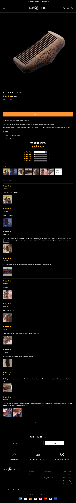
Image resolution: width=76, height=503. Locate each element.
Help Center (47, 472)
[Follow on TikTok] (18, 489)
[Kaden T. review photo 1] (7, 317)
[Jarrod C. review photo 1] (7, 363)
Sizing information (48, 478)
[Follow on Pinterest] (13, 489)
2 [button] (35, 422)
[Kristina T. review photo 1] (7, 248)
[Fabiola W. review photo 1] (7, 222)
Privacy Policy (67, 478)
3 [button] (38, 422)
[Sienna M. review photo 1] (7, 271)
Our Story (31, 472)
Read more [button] (6, 242)
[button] (7, 96)
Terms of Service (68, 484)
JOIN (54, 443)
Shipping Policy (67, 472)
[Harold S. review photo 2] (17, 412)
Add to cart (38, 114)
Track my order (47, 475)
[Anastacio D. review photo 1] (7, 387)
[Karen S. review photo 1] (7, 199)
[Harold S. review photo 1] (7, 412)
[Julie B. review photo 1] (7, 340)
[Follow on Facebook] (4, 489)
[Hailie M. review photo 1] (7, 294)
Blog (30, 475)
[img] (7, 186)
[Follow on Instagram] (9, 489)
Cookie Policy (67, 481)
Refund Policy (67, 475)
